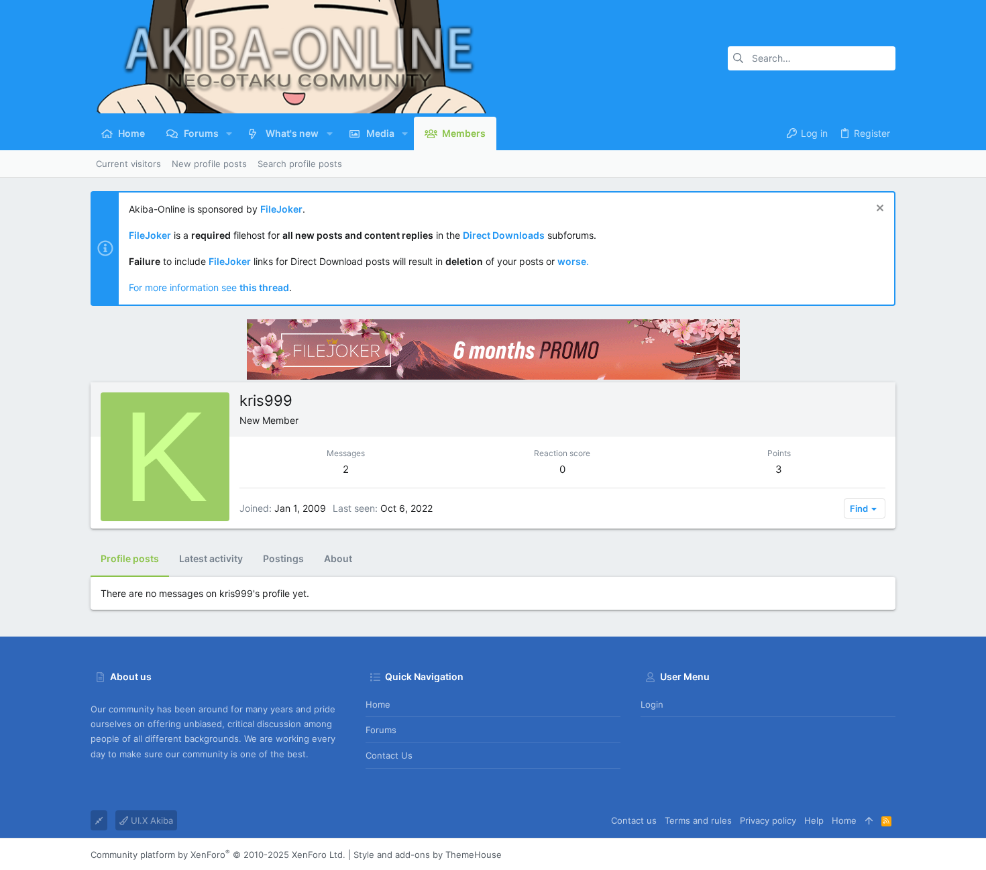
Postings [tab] (283, 558)
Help (814, 820)
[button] (229, 133)
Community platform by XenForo (218, 854)
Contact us (389, 755)
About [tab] (338, 558)
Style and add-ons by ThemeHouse (427, 854)
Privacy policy (768, 820)
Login (652, 704)
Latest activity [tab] (211, 558)
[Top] (869, 820)
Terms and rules (698, 820)
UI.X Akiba (150, 820)
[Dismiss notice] (878, 210)
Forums (381, 729)
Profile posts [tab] (130, 558)
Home (378, 704)
